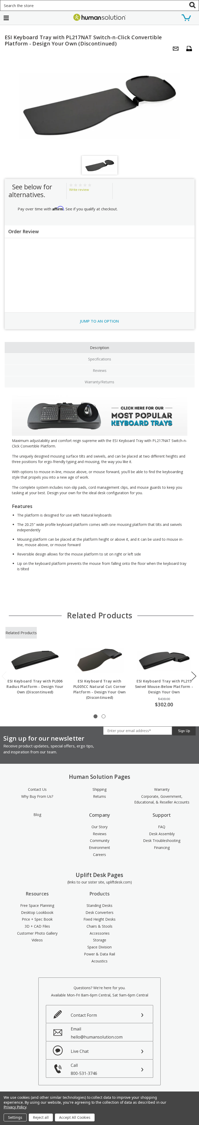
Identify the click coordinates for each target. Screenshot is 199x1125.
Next (194, 676)
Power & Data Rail (99, 954)
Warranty (161, 789)
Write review (79, 189)
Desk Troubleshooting (161, 840)
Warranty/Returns (99, 381)
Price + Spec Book (37, 919)
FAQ (161, 826)
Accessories (100, 933)
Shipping (99, 789)
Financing (162, 847)
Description (99, 347)
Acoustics (99, 961)
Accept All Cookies (74, 1117)
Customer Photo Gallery (37, 933)
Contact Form (84, 1015)
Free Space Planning (37, 905)
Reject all (41, 1117)
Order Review (23, 231)
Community (99, 840)
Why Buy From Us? (37, 796)
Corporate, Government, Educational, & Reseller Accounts (161, 799)
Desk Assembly (162, 833)
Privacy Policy (15, 1106)
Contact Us (37, 789)
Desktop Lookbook (37, 912)
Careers (99, 854)
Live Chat (80, 1051)
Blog (37, 814)
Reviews (99, 370)
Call (84, 1069)
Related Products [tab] (21, 632)
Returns (99, 796)
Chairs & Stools (99, 926)
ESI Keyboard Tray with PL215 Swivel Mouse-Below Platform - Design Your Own (164, 686)
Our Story (99, 826)
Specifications (99, 359)
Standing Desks (99, 905)
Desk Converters (99, 912)
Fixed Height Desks (99, 919)
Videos (37, 940)
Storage (99, 940)
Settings (15, 1117)
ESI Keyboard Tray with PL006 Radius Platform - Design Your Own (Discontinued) (34, 686)
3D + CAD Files (37, 926)
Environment (99, 847)
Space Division (99, 947)
